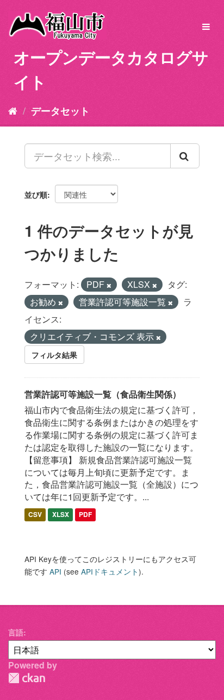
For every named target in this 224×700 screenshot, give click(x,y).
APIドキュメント (110, 571)
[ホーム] (12, 110)
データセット (60, 111)
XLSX (60, 514)
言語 (15, 632)
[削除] (109, 285)
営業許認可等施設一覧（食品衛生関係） (102, 394)
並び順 (35, 194)
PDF (85, 514)
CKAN (26, 678)
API (55, 571)
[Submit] (185, 155)
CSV (35, 514)
